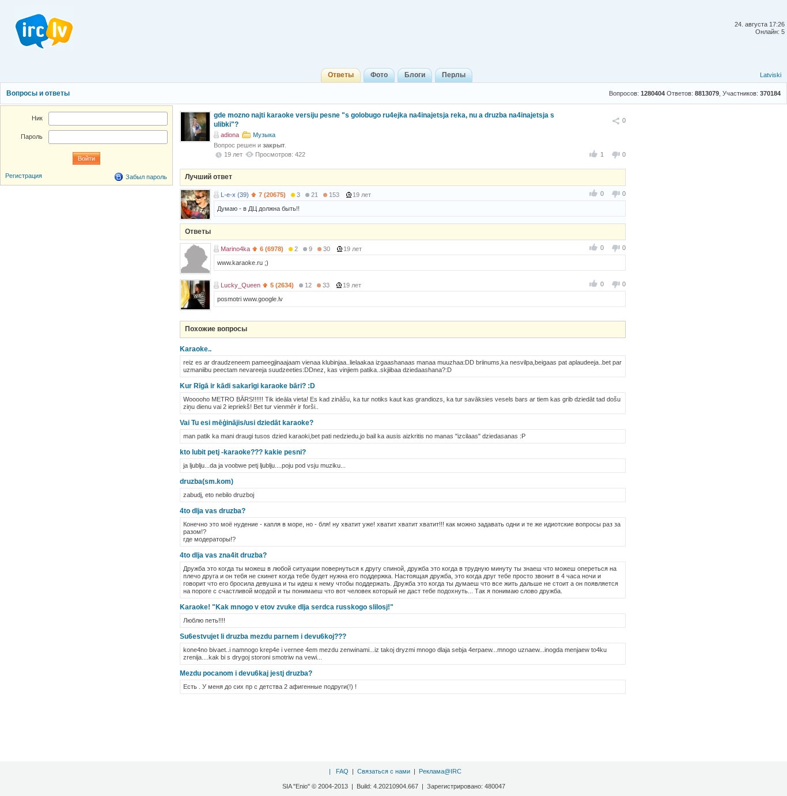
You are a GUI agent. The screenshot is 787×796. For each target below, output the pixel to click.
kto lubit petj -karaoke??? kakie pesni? (243, 452)
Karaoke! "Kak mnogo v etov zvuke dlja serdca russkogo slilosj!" (287, 607)
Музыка (264, 134)
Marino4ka (235, 248)
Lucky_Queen (240, 285)
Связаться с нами (383, 771)
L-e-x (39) (235, 194)
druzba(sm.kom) (206, 481)
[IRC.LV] (37, 28)
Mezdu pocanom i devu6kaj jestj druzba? (246, 673)
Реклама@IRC (440, 771)
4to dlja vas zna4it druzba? (223, 555)
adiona (230, 134)
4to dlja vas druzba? (212, 511)
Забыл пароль (146, 176)
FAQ (342, 771)
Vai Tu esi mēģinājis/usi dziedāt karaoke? (246, 423)
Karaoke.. (195, 349)
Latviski (770, 74)
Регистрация (23, 175)
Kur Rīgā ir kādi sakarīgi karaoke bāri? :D (247, 386)
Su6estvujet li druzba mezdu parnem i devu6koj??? (263, 636)
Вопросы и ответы (38, 93)
